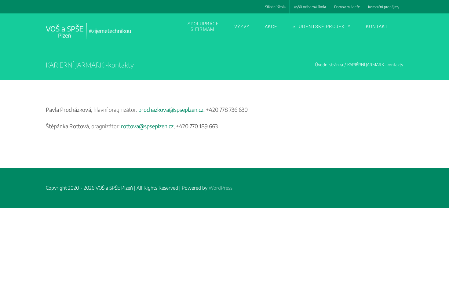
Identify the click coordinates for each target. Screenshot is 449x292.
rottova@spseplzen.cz (147, 126)
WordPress (220, 188)
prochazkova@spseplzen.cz (170, 109)
